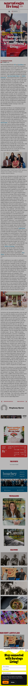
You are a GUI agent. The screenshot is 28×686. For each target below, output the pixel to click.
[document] (14, 343)
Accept (5, 682)
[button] (26, 650)
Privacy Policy (5, 679)
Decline (12, 682)
